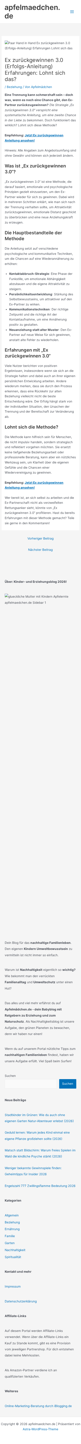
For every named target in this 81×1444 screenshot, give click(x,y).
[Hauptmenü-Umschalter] (72, 11)
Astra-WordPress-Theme (40, 1429)
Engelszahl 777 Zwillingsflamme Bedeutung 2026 (40, 1186)
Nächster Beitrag (40, 549)
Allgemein (12, 1215)
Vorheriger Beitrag (40, 538)
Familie (10, 1236)
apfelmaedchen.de (32, 11)
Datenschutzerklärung (21, 1301)
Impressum (13, 1286)
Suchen (10, 1076)
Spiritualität (13, 1257)
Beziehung (14, 87)
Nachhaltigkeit (15, 1250)
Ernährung (12, 1229)
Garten (10, 1243)
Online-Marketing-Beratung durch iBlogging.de (38, 1406)
